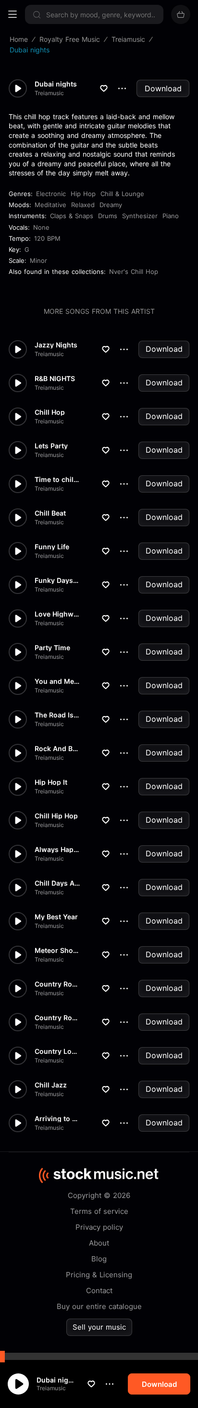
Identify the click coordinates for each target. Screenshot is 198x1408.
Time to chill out (57, 479)
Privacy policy (99, 1227)
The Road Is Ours (57, 715)
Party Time (52, 647)
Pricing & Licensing (99, 1274)
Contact (99, 1290)
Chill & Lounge (122, 194)
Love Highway (57, 614)
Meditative (50, 205)
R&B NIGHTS (55, 378)
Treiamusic (51, 1388)
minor (38, 260)
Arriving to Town (57, 1118)
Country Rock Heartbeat (57, 1017)
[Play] (18, 1384)
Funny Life (52, 546)
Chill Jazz (51, 1085)
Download (163, 88)
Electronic (51, 194)
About (99, 1242)
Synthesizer (140, 216)
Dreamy (110, 205)
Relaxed (83, 205)
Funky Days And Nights (57, 580)
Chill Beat (50, 513)
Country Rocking (57, 984)
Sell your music (99, 1327)
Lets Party (51, 446)
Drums (107, 216)
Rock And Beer (57, 748)
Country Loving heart (57, 1051)
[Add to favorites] (91, 1384)
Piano (170, 216)
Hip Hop (83, 194)
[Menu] (12, 14)
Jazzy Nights (56, 345)
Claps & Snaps (71, 216)
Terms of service (99, 1211)
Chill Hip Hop (56, 816)
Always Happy (57, 849)
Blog (99, 1258)
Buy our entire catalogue (99, 1306)
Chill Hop (50, 412)
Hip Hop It (51, 782)
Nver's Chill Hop (133, 271)
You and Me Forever (57, 681)
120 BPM (47, 238)
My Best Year (56, 917)
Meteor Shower (57, 950)
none (41, 227)
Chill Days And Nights (57, 883)
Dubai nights (57, 1380)
